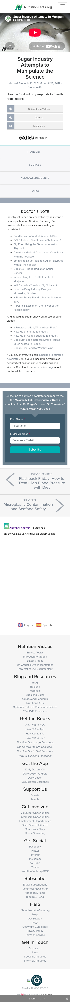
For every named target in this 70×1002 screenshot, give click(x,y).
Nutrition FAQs (35, 703)
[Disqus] (35, 564)
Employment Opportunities (35, 821)
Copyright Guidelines (35, 927)
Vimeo (35, 867)
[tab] (35, 151)
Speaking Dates (35, 695)
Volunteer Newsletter (35, 888)
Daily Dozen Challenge (35, 782)
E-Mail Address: (20, 434)
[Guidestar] (28, 980)
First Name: (17, 419)
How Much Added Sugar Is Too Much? (36, 335)
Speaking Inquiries (35, 956)
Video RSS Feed (35, 893)
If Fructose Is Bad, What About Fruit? (35, 327)
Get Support (35, 918)
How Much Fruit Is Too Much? (31, 331)
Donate (35, 795)
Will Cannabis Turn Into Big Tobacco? (35, 285)
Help (35, 914)
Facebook (35, 846)
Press (35, 952)
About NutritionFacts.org (35, 910)
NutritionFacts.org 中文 (35, 871)
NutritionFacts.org (37, 6)
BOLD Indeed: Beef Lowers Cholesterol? (37, 240)
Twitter (35, 850)
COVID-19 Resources (35, 711)
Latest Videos (35, 660)
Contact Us (35, 948)
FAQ (35, 922)
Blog (35, 682)
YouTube (35, 863)
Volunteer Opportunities (35, 813)
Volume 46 (35, 87)
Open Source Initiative (35, 825)
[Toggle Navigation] (62, 5)
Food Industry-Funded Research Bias (35, 236)
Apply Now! (47, 994)
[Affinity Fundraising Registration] (37, 980)
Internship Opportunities (35, 817)
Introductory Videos (35, 656)
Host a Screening (35, 833)
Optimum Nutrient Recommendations (35, 707)
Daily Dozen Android (35, 773)
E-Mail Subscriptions (35, 884)
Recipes (35, 686)
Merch (35, 799)
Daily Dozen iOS (35, 769)
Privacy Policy (35, 931)
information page (43, 367)
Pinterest (35, 855)
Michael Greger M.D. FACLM (25, 83)
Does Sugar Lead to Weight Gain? (33, 348)
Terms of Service (35, 935)
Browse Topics (35, 652)
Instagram (35, 859)
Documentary (35, 669)
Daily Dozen (35, 777)
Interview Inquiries (35, 960)
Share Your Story (35, 829)
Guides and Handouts (35, 699)
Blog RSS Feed (35, 897)
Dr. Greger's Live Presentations (35, 665)
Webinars (35, 690)
